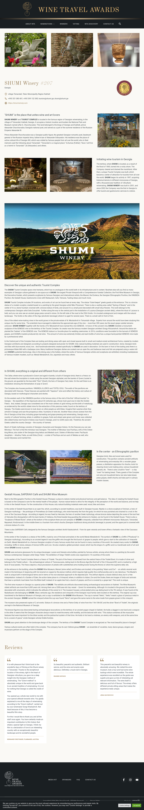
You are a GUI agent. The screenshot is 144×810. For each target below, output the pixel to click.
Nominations (46, 24)
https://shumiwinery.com (18, 103)
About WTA (30, 24)
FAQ (78, 780)
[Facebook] (123, 779)
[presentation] (8, 50)
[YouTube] (137, 779)
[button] (120, 24)
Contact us (108, 24)
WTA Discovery (91, 24)
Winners (64, 24)
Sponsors (66, 780)
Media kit (52, 780)
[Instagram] (130, 779)
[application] (53, 23)
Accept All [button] (136, 805)
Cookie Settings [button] (125, 805)
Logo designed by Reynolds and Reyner (14, 785)
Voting (76, 24)
